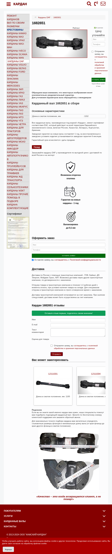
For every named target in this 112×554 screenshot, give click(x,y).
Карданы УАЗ (15, 103)
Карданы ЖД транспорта (15, 178)
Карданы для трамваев (15, 171)
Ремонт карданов (13, 18)
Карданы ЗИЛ (15, 89)
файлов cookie (40, 543)
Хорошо (8, 549)
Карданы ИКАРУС (17, 106)
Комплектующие (18, 208)
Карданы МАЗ (15, 37)
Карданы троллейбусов (16, 164)
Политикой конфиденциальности (85, 260)
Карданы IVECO (16, 51)
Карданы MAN (15, 57)
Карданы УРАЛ (16, 40)
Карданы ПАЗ (15, 110)
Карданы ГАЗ (15, 96)
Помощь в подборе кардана (13, 201)
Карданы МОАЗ (16, 141)
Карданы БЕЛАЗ (16, 68)
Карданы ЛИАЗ (16, 99)
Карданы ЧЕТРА (16, 124)
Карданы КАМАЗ (16, 33)
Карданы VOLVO (16, 64)
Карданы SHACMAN (12, 77)
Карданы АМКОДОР (12, 147)
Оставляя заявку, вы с (67, 260)
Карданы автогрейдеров (17, 136)
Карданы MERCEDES (13, 84)
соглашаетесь (101, 57)
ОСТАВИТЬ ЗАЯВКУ (98, 79)
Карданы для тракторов (15, 129)
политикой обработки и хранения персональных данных (101, 67)
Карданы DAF (16, 61)
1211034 (96, 373)
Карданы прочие (17, 194)
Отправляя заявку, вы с (100, 62)
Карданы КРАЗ (15, 92)
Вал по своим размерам (15, 25)
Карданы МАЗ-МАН (15, 46)
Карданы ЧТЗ (15, 120)
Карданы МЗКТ (16, 190)
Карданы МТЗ (15, 117)
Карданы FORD (16, 71)
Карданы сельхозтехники (17, 185)
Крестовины (15, 30)
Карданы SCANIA (17, 54)
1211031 (53, 373)
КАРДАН (20, 4)
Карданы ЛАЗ (15, 113)
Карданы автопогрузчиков (17, 156)
